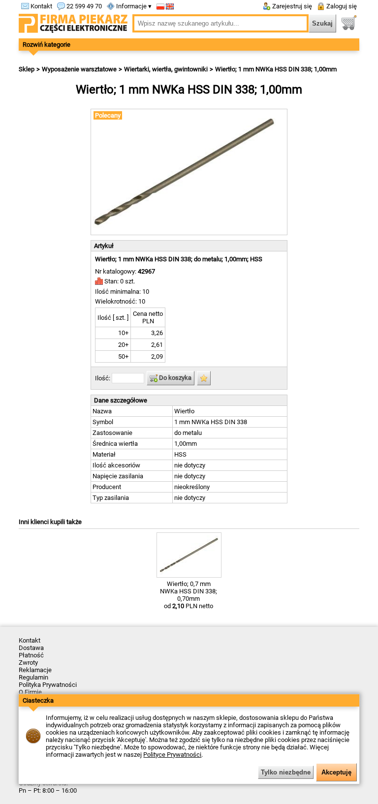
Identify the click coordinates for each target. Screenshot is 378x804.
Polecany (108, 115)
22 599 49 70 (83, 6)
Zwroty (28, 662)
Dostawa (31, 647)
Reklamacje (35, 670)
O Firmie (30, 692)
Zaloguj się (341, 6)
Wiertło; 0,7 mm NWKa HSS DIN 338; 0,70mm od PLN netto (188, 595)
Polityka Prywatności (48, 684)
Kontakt (40, 6)
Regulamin (33, 677)
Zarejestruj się (291, 6)
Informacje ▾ (133, 6)
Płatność (31, 655)
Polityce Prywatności (172, 754)
